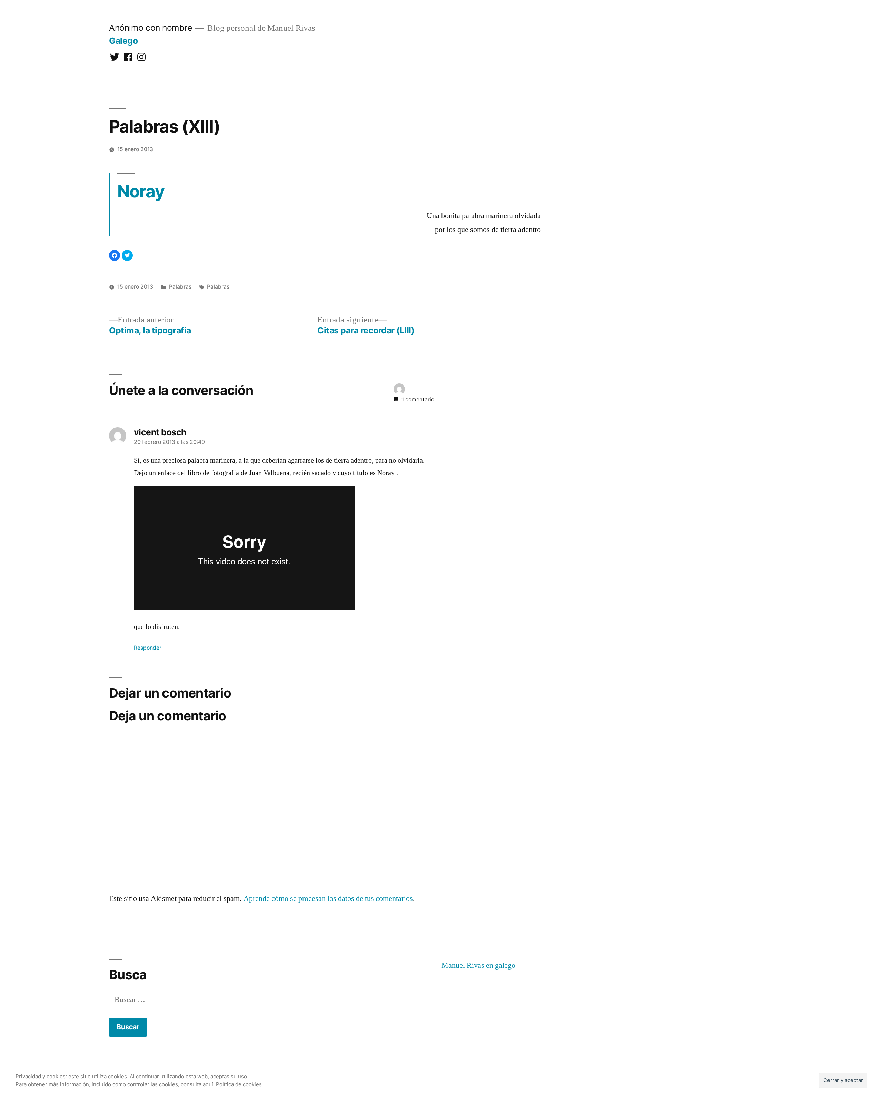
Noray (141, 191)
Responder (147, 647)
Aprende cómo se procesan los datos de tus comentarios (328, 898)
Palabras (180, 286)
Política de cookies (239, 1084)
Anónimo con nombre (150, 27)
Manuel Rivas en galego (478, 965)
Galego (123, 41)
